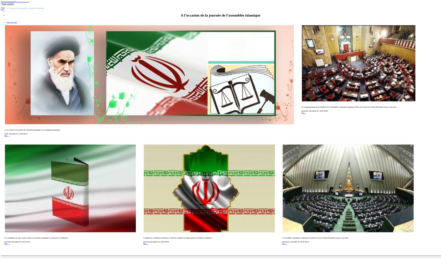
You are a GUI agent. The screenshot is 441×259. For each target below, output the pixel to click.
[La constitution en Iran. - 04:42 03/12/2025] (70, 188)
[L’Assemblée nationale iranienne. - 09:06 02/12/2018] (358, 63)
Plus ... (6, 136)
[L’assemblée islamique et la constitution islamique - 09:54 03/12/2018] (149, 75)
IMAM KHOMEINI (15, 2)
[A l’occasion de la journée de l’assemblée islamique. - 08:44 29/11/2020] (348, 188)
